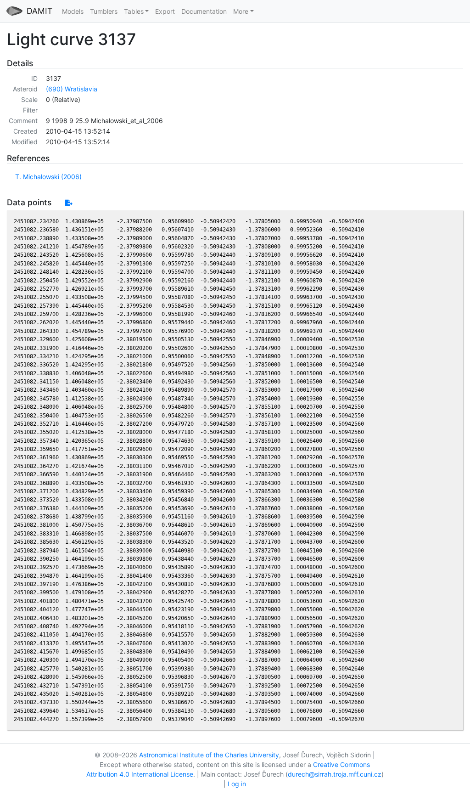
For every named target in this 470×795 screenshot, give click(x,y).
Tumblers (104, 11)
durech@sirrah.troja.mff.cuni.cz (334, 774)
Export (165, 11)
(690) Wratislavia (71, 89)
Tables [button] (134, 11)
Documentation (204, 11)
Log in (237, 784)
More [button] (240, 11)
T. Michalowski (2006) (48, 176)
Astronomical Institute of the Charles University (209, 755)
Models (73, 11)
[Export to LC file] (68, 203)
